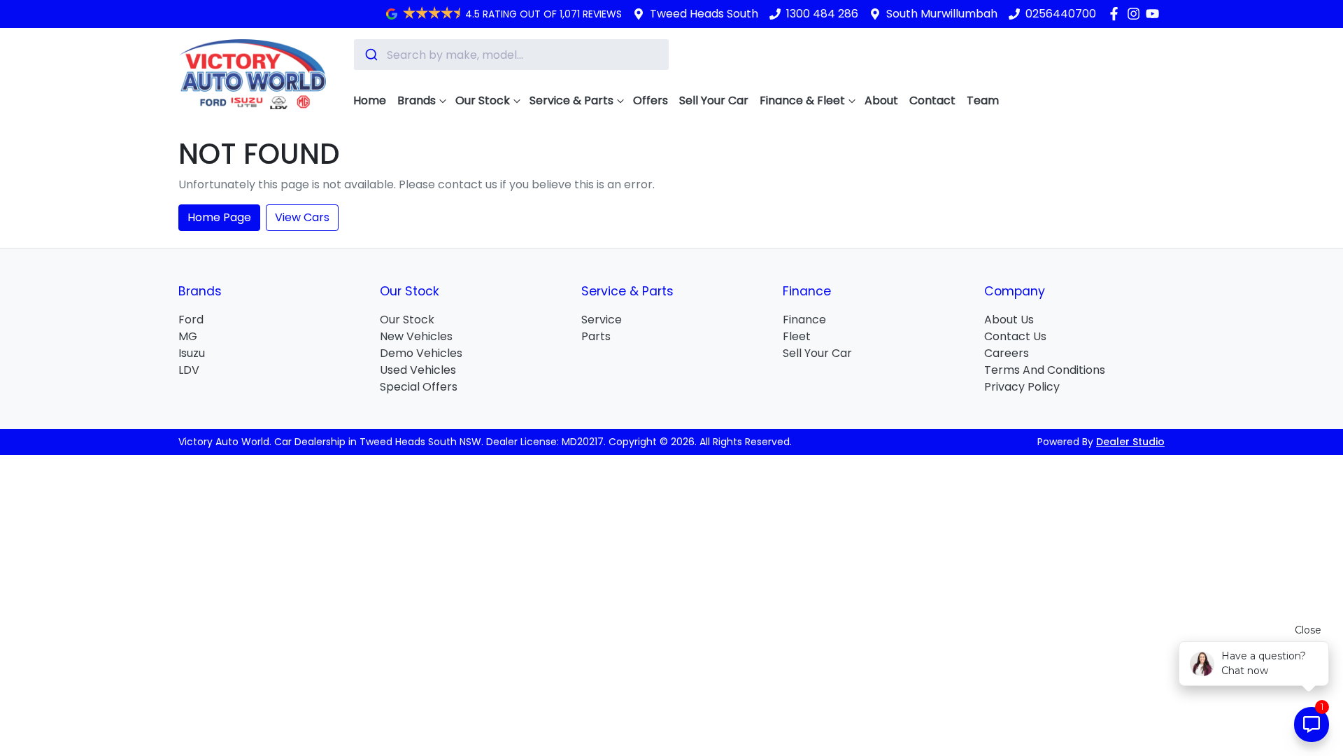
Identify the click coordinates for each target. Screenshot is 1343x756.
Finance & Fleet (802, 100)
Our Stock (482, 100)
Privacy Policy (1022, 387)
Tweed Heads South (704, 14)
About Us (1009, 320)
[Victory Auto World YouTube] (1155, 13)
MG (187, 336)
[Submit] (370, 54)
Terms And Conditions (1044, 370)
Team (983, 100)
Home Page (219, 217)
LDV (188, 370)
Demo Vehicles (421, 353)
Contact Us (1015, 336)
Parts (596, 336)
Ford (191, 320)
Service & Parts (571, 100)
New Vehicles (416, 336)
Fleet (797, 336)
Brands (416, 100)
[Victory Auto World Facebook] (1116, 13)
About (881, 100)
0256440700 (1060, 14)
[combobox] (511, 54)
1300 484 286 (822, 14)
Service (601, 320)
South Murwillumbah (941, 14)
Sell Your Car (713, 100)
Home (369, 100)
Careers (1006, 353)
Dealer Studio (1130, 442)
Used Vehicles (418, 370)
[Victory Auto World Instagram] (1136, 13)
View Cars (302, 217)
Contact (932, 100)
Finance (804, 320)
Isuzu (191, 353)
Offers (650, 100)
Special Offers (418, 387)
